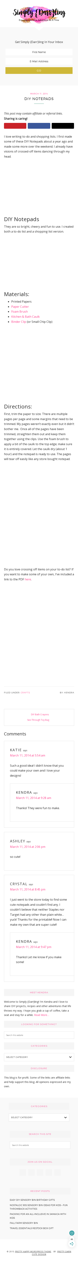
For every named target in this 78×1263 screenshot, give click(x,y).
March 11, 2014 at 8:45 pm (27, 889)
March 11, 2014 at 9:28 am (33, 798)
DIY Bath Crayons (40, 714)
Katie (16, 749)
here (28, 579)
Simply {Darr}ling (39, 14)
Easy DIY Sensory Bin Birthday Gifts (32, 1200)
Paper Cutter (20, 307)
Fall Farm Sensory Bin (24, 1223)
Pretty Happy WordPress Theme (33, 1251)
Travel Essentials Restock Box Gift (32, 1228)
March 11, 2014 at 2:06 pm (27, 847)
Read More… (41, 1015)
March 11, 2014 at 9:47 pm (33, 947)
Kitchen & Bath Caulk (25, 317)
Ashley (17, 841)
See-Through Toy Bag (38, 719)
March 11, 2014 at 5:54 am (27, 755)
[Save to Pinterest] (15, 126)
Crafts (25, 692)
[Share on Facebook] (39, 126)
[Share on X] (63, 126)
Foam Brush (19, 312)
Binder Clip (18, 322)
